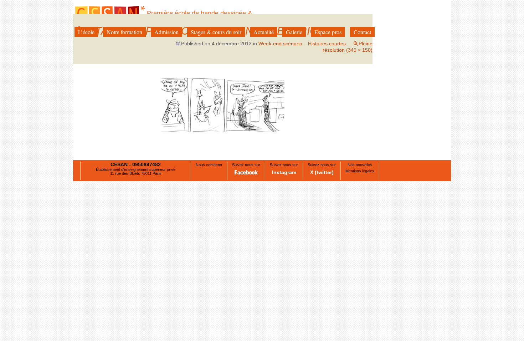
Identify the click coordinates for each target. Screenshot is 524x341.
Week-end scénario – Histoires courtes (302, 43)
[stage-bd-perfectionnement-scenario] (222, 105)
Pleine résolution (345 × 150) (348, 47)
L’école (86, 32)
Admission (166, 32)
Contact (362, 32)
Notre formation (124, 32)
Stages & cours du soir (216, 32)
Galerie (294, 32)
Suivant (356, 104)
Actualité (263, 32)
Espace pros (327, 32)
